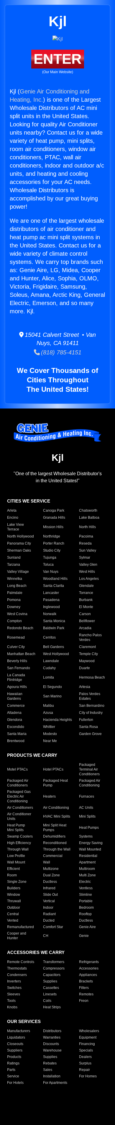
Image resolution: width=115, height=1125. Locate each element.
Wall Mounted (90, 849)
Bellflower (87, 621)
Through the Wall (56, 849)
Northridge (51, 536)
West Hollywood (56, 654)
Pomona (14, 600)
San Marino (52, 696)
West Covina (17, 614)
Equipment (87, 1037)
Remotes (86, 994)
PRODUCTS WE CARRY (32, 755)
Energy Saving (91, 843)
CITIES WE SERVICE (28, 500)
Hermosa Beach (92, 677)
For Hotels (15, 1083)
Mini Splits (87, 816)
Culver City (16, 647)
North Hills (87, 527)
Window (13, 895)
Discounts (51, 1044)
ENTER (58, 59)
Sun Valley (87, 550)
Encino (12, 517)
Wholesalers (89, 1031)
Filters (84, 988)
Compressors (54, 968)
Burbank (86, 600)
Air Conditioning (56, 808)
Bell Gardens (53, 647)
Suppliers (14, 1050)
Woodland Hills (55, 579)
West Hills (87, 572)
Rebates (50, 1063)
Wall (46, 862)
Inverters (14, 981)
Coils (47, 1001)
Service (13, 1076)
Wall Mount (16, 862)
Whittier (49, 727)
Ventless (86, 888)
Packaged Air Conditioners (17, 783)
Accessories (88, 968)
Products (14, 1057)
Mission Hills (53, 527)
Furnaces (86, 796)
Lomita (48, 677)
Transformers (53, 962)
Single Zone (17, 882)
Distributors (52, 1031)
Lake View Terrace (15, 527)
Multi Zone (87, 875)
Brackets (86, 981)
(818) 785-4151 (60, 352)
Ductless (50, 882)
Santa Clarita (53, 586)
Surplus (85, 1063)
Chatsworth (88, 510)
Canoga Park (53, 510)
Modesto (50, 734)
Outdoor (13, 907)
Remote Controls (20, 962)
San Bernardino (91, 706)
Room (12, 875)
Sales (47, 1070)
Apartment (87, 862)
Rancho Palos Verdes (90, 637)
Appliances (88, 975)
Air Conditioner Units (19, 816)
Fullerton (86, 720)
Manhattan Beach (21, 654)
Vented (12, 920)
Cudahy (49, 668)
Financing (87, 1044)
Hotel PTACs (53, 769)
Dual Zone (51, 875)
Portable (86, 901)
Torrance (86, 593)
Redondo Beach (20, 628)
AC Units (86, 808)
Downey (13, 607)
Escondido (15, 727)
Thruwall (14, 901)
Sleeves (13, 994)
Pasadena (51, 600)
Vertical (49, 901)
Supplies (50, 981)
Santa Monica (54, 621)
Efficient (13, 869)
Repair (84, 1070)
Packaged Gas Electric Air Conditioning (19, 796)
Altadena (14, 713)
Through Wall (18, 849)
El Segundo (52, 687)
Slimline (85, 895)
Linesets (50, 994)
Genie (84, 936)
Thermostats (17, 968)
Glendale (86, 586)
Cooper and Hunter (16, 935)
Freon (83, 1001)
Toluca (48, 564)
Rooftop (85, 914)
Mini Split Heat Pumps (54, 827)
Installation (51, 1076)
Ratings (13, 1063)
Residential (88, 856)
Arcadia (85, 628)
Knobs (12, 1007)
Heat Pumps (89, 828)
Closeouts (15, 1044)
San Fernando (18, 668)
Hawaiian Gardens (14, 696)
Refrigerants (89, 962)
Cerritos (49, 637)
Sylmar (84, 557)
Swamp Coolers (20, 836)
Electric (85, 882)
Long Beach (17, 586)
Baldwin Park (53, 628)
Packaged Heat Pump (55, 783)
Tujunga (49, 557)
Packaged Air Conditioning (89, 783)
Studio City (51, 550)
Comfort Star (53, 927)
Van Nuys (50, 572)
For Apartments (55, 1083)
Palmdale (14, 593)
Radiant (49, 914)
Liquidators (16, 1037)
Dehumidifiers (54, 836)
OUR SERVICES (24, 1021)
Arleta (12, 510)
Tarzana (13, 564)
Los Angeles (89, 579)
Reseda (85, 543)
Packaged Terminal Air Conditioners (89, 769)
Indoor (48, 907)
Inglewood (51, 607)
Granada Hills (54, 517)
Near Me (50, 741)
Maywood (87, 661)
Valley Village (18, 572)
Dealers (85, 1057)
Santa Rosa (88, 727)
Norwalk (49, 614)
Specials (86, 1050)
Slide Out (50, 895)
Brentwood (15, 741)
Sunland (14, 557)
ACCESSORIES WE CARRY (36, 952)
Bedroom (86, 907)
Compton (14, 621)
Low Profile (16, 856)
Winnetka (14, 579)
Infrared (49, 888)
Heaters (49, 796)
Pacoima (86, 536)
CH (45, 936)
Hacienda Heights (57, 720)
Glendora (14, 720)
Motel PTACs (17, 769)
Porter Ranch (53, 543)
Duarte (84, 668)
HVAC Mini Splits (56, 816)
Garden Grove (90, 734)
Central (13, 914)
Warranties (51, 1037)
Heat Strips (52, 1007)
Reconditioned (55, 843)
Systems (86, 836)
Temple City (88, 654)
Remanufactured (20, 927)
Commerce (16, 706)
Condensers (17, 975)
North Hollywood (20, 536)
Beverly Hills (17, 661)
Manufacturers (18, 1031)
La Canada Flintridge (16, 677)
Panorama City (19, 543)
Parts (11, 1070)
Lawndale (51, 661)
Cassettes (51, 988)
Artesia (84, 687)
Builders (13, 888)
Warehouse (52, 1050)
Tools (11, 1001)
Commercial (53, 856)
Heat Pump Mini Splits (16, 827)
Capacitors (51, 975)
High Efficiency (19, 843)
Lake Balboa (89, 517)
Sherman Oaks (19, 550)
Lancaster (51, 593)
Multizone (51, 869)
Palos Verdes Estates (89, 696)
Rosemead (16, 637)
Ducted (49, 920)
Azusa (48, 713)
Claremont (87, 647)
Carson (85, 614)
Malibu (48, 706)
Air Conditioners (20, 808)
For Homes (88, 1076)
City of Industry (91, 713)
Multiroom (87, 869)
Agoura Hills (17, 687)
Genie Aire (87, 927)
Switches (14, 988)
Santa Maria (17, 734)
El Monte (86, 607)
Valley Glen (88, 564)
